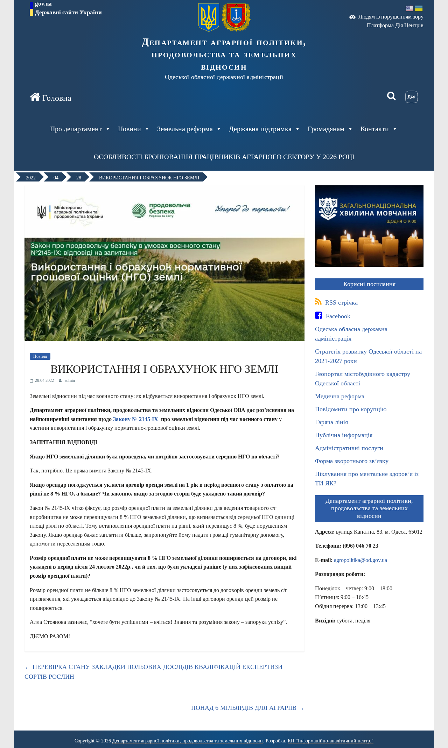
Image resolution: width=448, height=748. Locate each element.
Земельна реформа (185, 129)
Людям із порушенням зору (390, 17)
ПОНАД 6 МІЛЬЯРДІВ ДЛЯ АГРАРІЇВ (247, 707)
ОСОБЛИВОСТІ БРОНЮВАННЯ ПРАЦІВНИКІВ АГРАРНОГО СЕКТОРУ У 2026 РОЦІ (224, 157)
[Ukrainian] (419, 8)
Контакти (374, 129)
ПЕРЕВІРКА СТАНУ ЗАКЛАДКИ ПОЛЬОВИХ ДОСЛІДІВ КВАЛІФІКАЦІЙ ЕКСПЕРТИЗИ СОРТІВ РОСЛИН (153, 672)
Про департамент (76, 129)
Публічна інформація (343, 435)
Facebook (337, 316)
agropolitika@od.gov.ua (360, 560)
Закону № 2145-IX (136, 419)
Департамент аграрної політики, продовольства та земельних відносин (224, 54)
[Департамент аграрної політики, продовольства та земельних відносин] (50, 97)
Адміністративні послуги (349, 447)
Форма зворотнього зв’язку (351, 460)
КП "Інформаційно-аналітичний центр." (330, 740)
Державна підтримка (260, 129)
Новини (40, 356)
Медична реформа (339, 396)
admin (70, 380)
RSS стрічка (340, 302)
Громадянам (326, 129)
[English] (409, 8)
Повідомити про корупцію (350, 409)
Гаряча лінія (331, 422)
